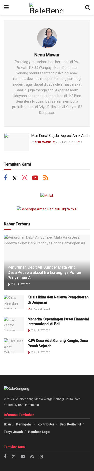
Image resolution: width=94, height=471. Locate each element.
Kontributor (46, 424)
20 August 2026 (40, 330)
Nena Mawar (43, 142)
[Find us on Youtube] (35, 178)
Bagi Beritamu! (70, 424)
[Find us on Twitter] (14, 178)
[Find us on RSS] (45, 178)
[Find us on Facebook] (5, 178)
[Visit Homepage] (46, 8)
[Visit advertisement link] (47, 196)
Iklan (7, 424)
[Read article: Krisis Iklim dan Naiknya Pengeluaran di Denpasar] (14, 302)
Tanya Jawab (13, 432)
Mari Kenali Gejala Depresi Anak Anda (60, 135)
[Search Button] (87, 7)
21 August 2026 (20, 284)
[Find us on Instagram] (24, 178)
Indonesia (32, 405)
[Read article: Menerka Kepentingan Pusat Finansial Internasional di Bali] (14, 324)
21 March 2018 (65, 142)
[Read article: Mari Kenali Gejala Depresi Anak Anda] (16, 142)
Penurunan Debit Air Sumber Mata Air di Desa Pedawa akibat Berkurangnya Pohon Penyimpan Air (44, 272)
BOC (21, 405)
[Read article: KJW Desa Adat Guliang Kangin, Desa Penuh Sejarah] (14, 345)
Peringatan (24, 424)
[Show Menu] (6, 7)
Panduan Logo (39, 432)
